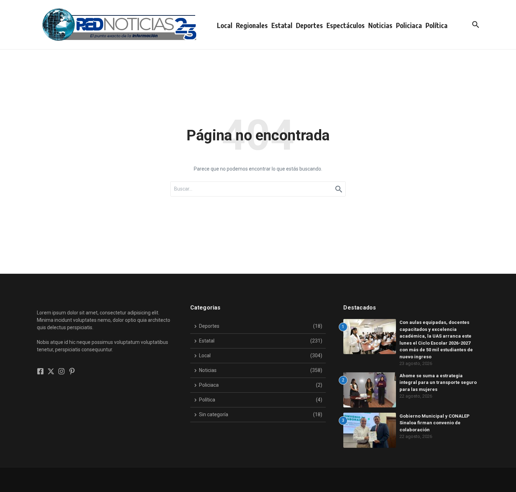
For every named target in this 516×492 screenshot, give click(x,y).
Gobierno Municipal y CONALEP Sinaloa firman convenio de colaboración (434, 422)
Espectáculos (345, 25)
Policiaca (409, 25)
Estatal (281, 25)
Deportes (309, 25)
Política (436, 25)
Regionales (252, 25)
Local (224, 25)
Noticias (380, 25)
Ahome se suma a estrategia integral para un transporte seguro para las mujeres (438, 382)
